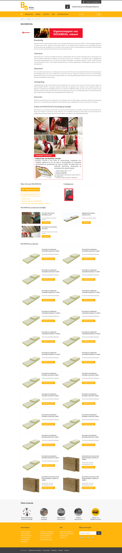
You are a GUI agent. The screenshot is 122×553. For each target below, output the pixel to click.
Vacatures (62, 537)
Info (53, 14)
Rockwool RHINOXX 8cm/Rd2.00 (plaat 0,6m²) (50, 436)
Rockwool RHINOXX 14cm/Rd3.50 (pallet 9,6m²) (51, 312)
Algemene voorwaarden (35, 550)
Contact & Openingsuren (67, 533)
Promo (38, 14)
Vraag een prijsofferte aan (30, 194)
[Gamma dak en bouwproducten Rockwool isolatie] (69, 195)
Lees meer (46, 222)
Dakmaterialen (25, 539)
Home (21, 14)
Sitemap (60, 550)
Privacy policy (46, 550)
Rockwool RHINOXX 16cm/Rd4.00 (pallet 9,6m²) (91, 332)
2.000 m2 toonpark (44, 518)
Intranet (66, 550)
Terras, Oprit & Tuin (45, 537)
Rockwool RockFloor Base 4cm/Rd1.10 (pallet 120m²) (90, 457)
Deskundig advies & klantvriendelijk (27, 518)
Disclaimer (54, 550)
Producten (29, 14)
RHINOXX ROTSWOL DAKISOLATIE (88, 214)
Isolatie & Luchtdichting (47, 531)
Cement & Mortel (26, 531)
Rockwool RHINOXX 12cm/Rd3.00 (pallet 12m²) (91, 270)
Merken (29, 19)
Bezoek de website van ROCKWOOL (32, 201)
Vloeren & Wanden (45, 535)
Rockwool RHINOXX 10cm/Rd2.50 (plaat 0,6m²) (50, 250)
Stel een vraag (26, 198)
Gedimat (30, 6)
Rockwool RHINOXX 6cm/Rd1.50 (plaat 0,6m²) (90, 394)
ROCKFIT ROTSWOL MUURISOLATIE (48, 214)
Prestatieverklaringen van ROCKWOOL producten (36, 203)
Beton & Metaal (25, 533)
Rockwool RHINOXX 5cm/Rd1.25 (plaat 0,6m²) (50, 374)
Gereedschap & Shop (46, 539)
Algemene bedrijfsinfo (66, 531)
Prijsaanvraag (64, 535)
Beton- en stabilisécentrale (95, 518)
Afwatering (24, 541)
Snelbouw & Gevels (26, 535)
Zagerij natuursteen (78, 518)
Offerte (46, 14)
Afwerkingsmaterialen (46, 533)
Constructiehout (25, 537)
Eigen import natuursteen (61, 518)
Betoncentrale (63, 14)
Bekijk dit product (48, 258)
